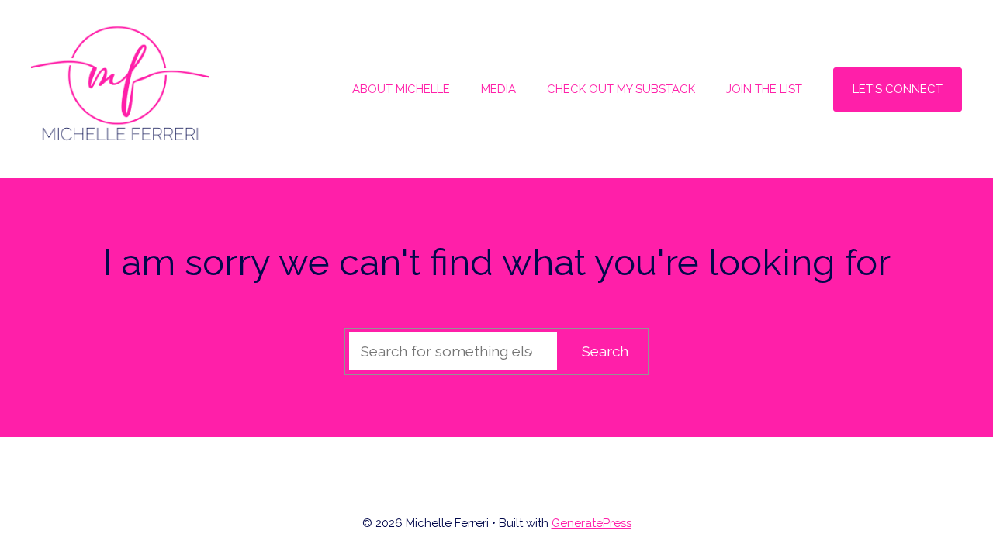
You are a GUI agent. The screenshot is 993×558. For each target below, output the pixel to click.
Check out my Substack (621, 89)
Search (605, 351)
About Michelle (401, 89)
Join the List (764, 89)
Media (498, 89)
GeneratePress (591, 523)
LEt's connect (898, 89)
